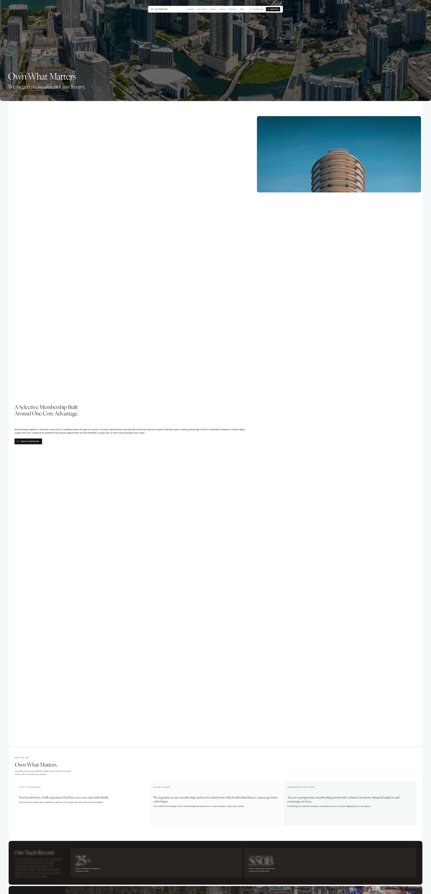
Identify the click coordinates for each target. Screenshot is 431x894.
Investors (213, 9)
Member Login (258, 9)
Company (190, 9)
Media (242, 9)
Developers (233, 9)
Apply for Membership (30, 441)
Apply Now (274, 9)
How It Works (202, 9)
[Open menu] (152, 9)
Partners (222, 9)
